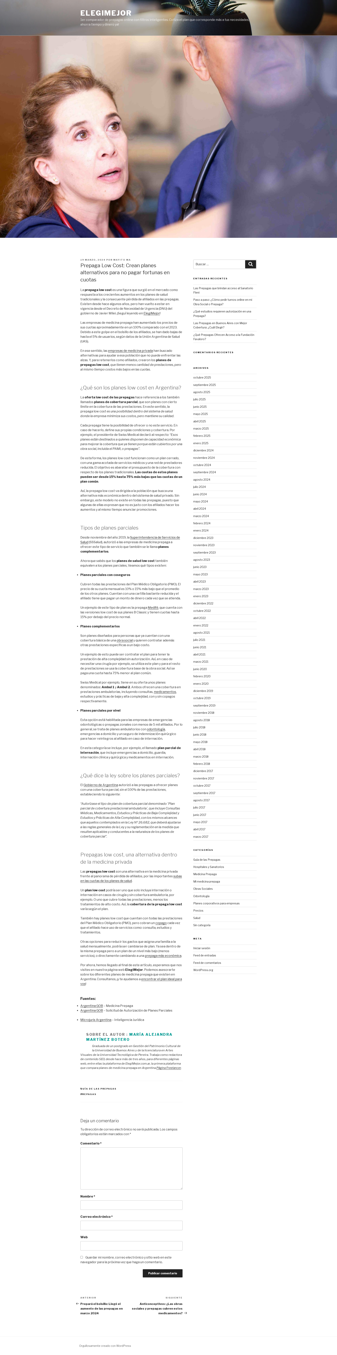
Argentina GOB (91, 1006)
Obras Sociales (203, 888)
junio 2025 (200, 406)
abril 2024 (199, 508)
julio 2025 (199, 399)
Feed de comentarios (207, 962)
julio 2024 (199, 486)
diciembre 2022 (203, 603)
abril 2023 (199, 581)
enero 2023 (200, 596)
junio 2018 (199, 734)
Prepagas (88, 1094)
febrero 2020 (202, 676)
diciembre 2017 (203, 771)
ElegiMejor (106, 13)
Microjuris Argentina (95, 1020)
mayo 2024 (200, 501)
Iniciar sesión (201, 948)
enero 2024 (200, 530)
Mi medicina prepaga (206, 881)
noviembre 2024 (204, 457)
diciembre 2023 (203, 538)
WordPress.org (203, 970)
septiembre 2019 (204, 705)
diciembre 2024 (203, 450)
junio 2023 (200, 567)
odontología (156, 729)
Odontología (201, 896)
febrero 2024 (201, 523)
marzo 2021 (200, 661)
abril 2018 (199, 749)
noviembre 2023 (204, 545)
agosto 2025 (201, 392)
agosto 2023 (201, 559)
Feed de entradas (204, 955)
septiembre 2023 (204, 552)
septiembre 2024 (204, 472)
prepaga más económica (163, 956)
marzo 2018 (200, 756)
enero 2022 (200, 625)
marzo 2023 (201, 589)
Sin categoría (201, 925)
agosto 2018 (201, 720)
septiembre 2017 (204, 793)
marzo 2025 (201, 428)
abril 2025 (199, 421)
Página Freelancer (168, 1068)
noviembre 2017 (203, 778)
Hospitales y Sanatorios (208, 867)
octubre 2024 (202, 465)
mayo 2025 (200, 414)
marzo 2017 (200, 836)
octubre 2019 (202, 698)
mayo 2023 (200, 574)
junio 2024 (200, 494)
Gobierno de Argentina (101, 785)
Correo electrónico (96, 1217)
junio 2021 (199, 647)
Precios (198, 910)
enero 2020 (201, 683)
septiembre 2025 (204, 385)
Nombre (87, 1196)
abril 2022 (199, 618)
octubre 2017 (201, 785)
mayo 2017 (200, 822)
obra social (125, 640)
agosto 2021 (201, 632)
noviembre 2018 (203, 712)
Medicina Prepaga (205, 874)
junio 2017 (199, 814)
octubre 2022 (202, 610)
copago (161, 923)
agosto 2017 (201, 800)
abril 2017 (199, 829)
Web (84, 1237)
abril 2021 (199, 654)
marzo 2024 (201, 516)
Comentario (91, 1143)
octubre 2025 (202, 377)
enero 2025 (200, 443)
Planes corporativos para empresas (216, 903)
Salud (196, 918)
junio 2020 (200, 669)
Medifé (153, 607)
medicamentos (165, 692)
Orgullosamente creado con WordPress (105, 1345)
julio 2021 (199, 639)
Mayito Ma (122, 259)
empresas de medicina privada (130, 351)
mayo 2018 (200, 742)
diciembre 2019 (203, 691)
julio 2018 (199, 727)
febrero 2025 (201, 435)
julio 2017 (199, 807)
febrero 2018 (201, 763)
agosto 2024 (201, 479)
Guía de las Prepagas (98, 1088)
